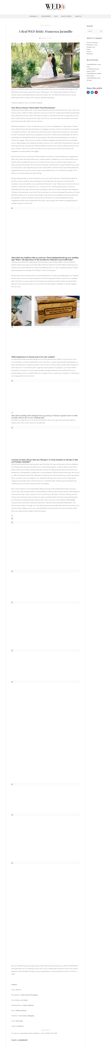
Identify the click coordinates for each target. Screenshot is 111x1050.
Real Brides (45, 25)
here (37, 1033)
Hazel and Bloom (28, 1005)
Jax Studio (24, 1000)
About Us (78, 16)
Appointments (46, 16)
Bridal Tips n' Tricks (92, 45)
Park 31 (18, 990)
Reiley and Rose (21, 1010)
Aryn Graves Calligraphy (26, 1016)
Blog (56, 16)
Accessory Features (92, 42)
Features (89, 51)
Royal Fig (21, 1026)
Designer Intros (91, 47)
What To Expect (66, 16)
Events (88, 49)
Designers (33, 16)
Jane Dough (19, 1021)
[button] (88, 92)
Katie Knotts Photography (29, 995)
